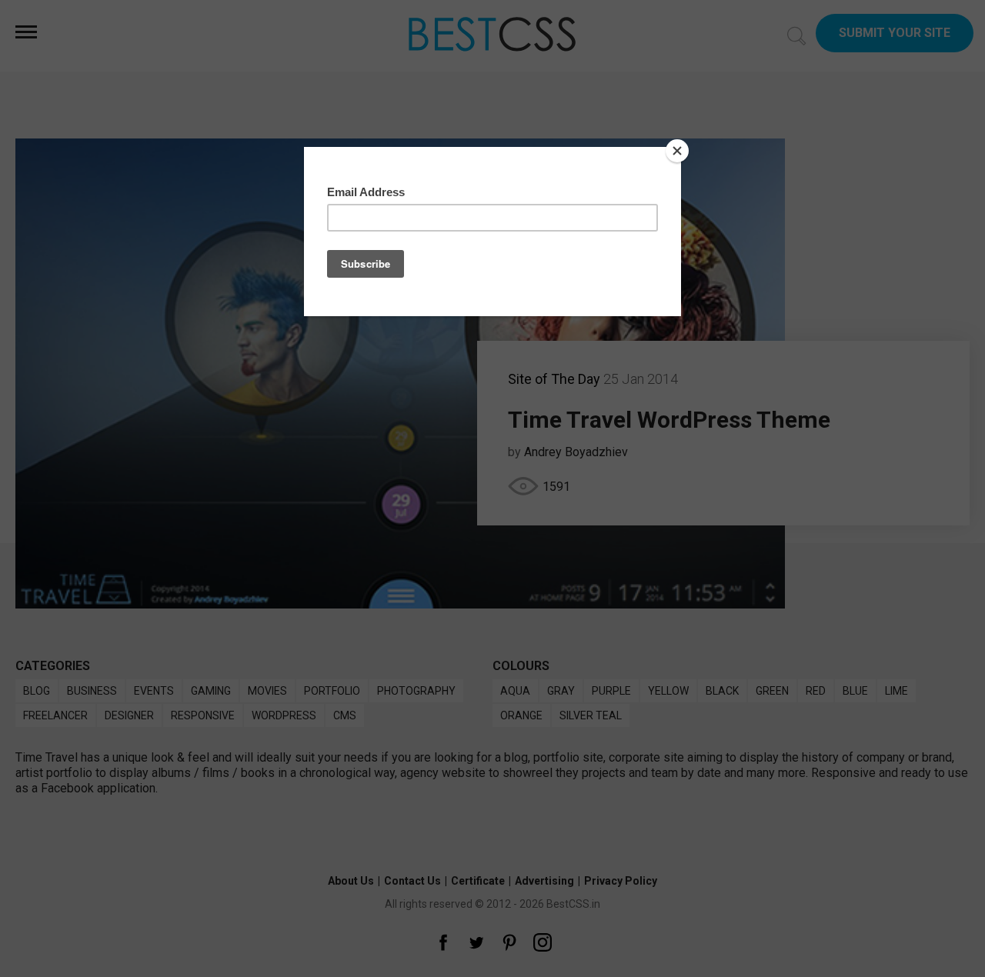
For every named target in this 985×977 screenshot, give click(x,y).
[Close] (677, 150)
